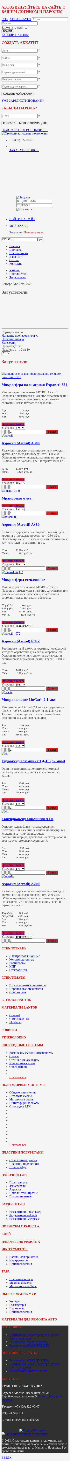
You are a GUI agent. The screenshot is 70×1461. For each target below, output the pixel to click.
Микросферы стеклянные (23, 580)
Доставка (15, 249)
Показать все (17, 1077)
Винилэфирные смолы (24, 1103)
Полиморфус (17, 1167)
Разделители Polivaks (23, 1215)
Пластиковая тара (21, 1279)
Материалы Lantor (19, 1007)
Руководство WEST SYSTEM (29, 1345)
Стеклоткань (14, 948)
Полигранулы (18, 1182)
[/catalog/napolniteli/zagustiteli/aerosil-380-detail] (9, 517)
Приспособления (20, 1263)
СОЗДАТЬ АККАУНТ (16, 19)
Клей (6, 1234)
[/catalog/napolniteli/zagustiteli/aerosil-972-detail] (11, 633)
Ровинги (9, 1029)
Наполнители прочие (23, 1193)
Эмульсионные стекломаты (27, 985)
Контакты (15, 263)
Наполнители (18, 273)
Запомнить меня (12, 27)
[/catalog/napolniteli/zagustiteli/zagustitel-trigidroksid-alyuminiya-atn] (5, 811)
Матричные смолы (21, 1099)
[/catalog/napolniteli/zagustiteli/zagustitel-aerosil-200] (8, 876)
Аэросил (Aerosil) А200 (21, 884)
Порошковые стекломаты (26, 988)
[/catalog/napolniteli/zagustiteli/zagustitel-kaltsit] (7, 692)
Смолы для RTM (20, 1106)
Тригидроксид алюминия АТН (27, 819)
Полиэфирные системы (24, 1084)
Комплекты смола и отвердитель (31, 1052)
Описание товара (13, 424)
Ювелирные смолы (22, 1063)
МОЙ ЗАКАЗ (18, 225)
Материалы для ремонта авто (29, 1319)
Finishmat (15, 1022)
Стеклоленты (18, 970)
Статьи (14, 260)
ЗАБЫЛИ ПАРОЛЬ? (15, 35)
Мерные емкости (20, 1282)
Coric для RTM (19, 1018)
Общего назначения (22, 1092)
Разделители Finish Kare (25, 1211)
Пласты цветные (20, 1196)
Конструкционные (21, 959)
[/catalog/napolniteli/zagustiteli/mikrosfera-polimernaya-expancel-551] (35, 377)
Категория (8, 342)
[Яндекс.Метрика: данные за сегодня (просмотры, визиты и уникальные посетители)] (32, 1430)
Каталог (14, 270)
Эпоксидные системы (22, 1045)
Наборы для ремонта (21, 1241)
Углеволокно (14, 1037)
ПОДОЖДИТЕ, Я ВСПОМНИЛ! (24, 130)
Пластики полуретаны (23, 1152)
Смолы (14, 1056)
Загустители (17, 277)
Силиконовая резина (23, 1160)
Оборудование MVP (19, 1293)
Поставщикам (18, 253)
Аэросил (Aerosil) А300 (21, 443)
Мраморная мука (16, 498)
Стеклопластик (16, 1000)
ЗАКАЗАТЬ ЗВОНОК (24, 150)
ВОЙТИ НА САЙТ (22, 219)
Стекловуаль (17, 992)
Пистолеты (16, 1308)
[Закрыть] (23, 197)
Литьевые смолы (20, 1096)
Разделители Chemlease (24, 1218)
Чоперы (14, 1301)
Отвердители (18, 1066)
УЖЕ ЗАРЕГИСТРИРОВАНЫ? (23, 100)
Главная (14, 246)
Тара (6, 1271)
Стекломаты (13, 977)
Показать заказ (33, 232)
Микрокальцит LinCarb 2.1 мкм (29, 700)
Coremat (14, 1015)
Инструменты (15, 1249)
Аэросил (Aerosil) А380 (21, 524)
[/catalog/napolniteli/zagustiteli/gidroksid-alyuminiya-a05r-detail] (5, 753)
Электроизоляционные (24, 956)
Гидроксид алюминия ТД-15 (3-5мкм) (33, 761)
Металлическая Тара (23, 1286)
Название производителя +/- (20, 335)
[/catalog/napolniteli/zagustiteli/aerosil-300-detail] (7, 435)
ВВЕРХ (7, 1457)
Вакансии (15, 256)
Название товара (13, 339)
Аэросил (15, 1189)
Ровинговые (17, 963)
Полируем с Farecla (20, 1226)
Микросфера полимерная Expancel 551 (34, 385)
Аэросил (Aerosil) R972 (21, 641)
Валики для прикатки (23, 1256)
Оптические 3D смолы (24, 1059)
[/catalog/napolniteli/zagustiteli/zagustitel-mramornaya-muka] (11, 490)
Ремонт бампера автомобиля (28, 1341)
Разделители (13, 1204)
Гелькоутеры (17, 1304)
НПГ (12, 966)
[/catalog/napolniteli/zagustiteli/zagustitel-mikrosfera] (12, 572)
